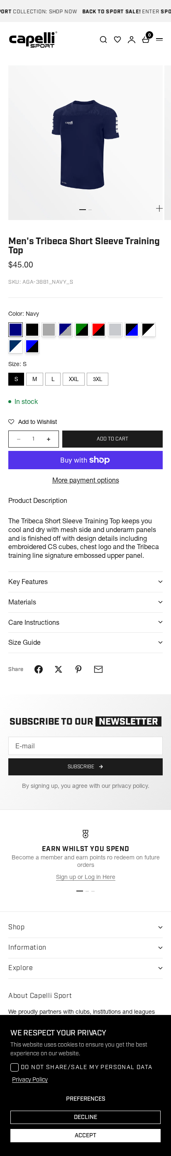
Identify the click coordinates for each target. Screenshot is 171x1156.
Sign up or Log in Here (85, 877)
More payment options (85, 480)
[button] (32, 422)
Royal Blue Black (32, 346)
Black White (148, 329)
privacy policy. (130, 786)
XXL (73, 379)
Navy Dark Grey (65, 329)
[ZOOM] (159, 208)
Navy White (15, 346)
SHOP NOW (59, 12)
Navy (15, 329)
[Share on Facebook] (39, 669)
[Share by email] (98, 669)
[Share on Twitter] (59, 669)
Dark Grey (49, 329)
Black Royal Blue (132, 329)
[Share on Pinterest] (78, 669)
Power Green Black (82, 329)
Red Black (98, 329)
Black (32, 329)
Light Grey (115, 329)
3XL (97, 379)
